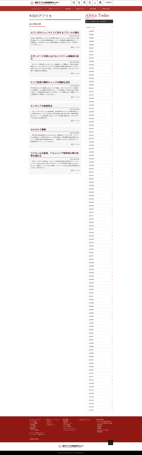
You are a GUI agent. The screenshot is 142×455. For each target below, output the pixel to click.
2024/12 (91, 91)
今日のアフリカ (80, 8)
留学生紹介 (100, 424)
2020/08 (91, 266)
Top (111, 443)
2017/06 (91, 393)
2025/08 (91, 65)
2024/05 (91, 115)
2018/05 (91, 356)
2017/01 (91, 410)
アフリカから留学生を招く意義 (104, 423)
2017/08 (91, 387)
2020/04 (91, 279)
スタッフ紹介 (33, 426)
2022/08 (91, 185)
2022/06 (91, 192)
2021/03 (91, 242)
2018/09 (91, 343)
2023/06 (91, 152)
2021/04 (91, 239)
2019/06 (91, 313)
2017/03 (91, 403)
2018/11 (91, 336)
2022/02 (91, 205)
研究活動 (67, 8)
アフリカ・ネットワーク (69, 428)
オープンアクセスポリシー (70, 430)
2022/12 (91, 172)
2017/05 (91, 397)
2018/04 (91, 360)
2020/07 (91, 269)
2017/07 (91, 390)
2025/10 (91, 58)
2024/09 (91, 101)
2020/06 (91, 272)
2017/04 (91, 400)
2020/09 (91, 262)
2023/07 (91, 148)
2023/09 (91, 142)
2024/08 (91, 105)
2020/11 (91, 256)
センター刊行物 (67, 426)
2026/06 (91, 31)
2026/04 (91, 38)
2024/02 (91, 125)
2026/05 (91, 34)
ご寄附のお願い (105, 8)
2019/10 (91, 299)
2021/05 (91, 236)
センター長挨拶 (33, 423)
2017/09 (91, 383)
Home (88, 21)
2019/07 (91, 309)
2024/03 (91, 122)
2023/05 (91, 155)
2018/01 (91, 370)
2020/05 (91, 276)
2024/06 (91, 111)
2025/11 (91, 55)
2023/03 (91, 162)
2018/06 (91, 353)
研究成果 (66, 421)
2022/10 (91, 179)
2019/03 (91, 323)
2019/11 (91, 296)
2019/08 (91, 306)
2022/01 (91, 209)
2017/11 (91, 377)
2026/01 (91, 48)
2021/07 (91, 229)
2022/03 (91, 202)
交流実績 (99, 428)
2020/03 (91, 283)
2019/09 (91, 303)
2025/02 (91, 85)
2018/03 (91, 363)
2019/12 (91, 293)
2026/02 (91, 44)
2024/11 (91, 95)
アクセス (84, 3)
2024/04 (91, 118)
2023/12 (91, 132)
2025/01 (91, 88)
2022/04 (91, 199)
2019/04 (91, 320)
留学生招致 (93, 8)
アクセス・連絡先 (34, 430)
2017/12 (91, 373)
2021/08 (91, 226)
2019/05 (91, 316)
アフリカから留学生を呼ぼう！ (104, 421)
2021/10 (91, 219)
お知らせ (49, 421)
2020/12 (91, 252)
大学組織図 (32, 424)
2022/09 (91, 182)
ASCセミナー (50, 423)
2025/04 (91, 78)
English (89, 3)
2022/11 (91, 175)
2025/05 (91, 75)
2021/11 (91, 216)
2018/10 (91, 340)
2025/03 (91, 81)
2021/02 (91, 246)
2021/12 (91, 212)
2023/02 (91, 165)
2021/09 (91, 222)
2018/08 (91, 346)
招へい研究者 (67, 424)
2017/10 (91, 380)
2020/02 (91, 286)
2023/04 (91, 159)
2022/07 (91, 189)
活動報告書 (32, 428)
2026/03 (91, 41)
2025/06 (91, 71)
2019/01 (91, 330)
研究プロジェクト (68, 423)
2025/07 (91, 68)
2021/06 (91, 232)
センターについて (37, 8)
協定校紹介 (100, 431)
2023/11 (91, 135)
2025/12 (91, 51)
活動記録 (99, 426)
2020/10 (91, 259)
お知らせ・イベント (54, 8)
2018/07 (91, 350)
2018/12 (91, 333)
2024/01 (91, 128)
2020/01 (91, 289)
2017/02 (91, 407)
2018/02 (91, 366)
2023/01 (91, 169)
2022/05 (91, 195)
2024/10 (91, 98)
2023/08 (91, 145)
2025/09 (91, 61)
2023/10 (91, 138)
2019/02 (91, 326)
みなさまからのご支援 (102, 430)
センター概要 (33, 421)
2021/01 (91, 249)
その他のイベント (51, 424)
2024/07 (91, 108)
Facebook (100, 3)
